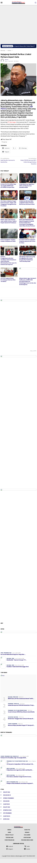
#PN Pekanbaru (7, 813)
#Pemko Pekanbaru (8, 798)
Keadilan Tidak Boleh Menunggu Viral (18, 666)
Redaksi (27, 832)
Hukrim (10, 723)
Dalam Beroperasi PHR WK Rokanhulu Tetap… (21, 705)
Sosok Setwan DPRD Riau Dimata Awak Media (21, 712)
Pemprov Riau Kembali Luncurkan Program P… (20, 783)
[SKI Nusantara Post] (18, 2)
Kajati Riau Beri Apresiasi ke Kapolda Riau (8, 160)
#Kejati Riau (6, 792)
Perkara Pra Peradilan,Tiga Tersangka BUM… (14, 758)
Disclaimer (27, 835)
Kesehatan (10, 717)
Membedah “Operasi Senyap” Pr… (17, 660)
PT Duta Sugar (12, 122)
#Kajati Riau (6, 807)
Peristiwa (15, 697)
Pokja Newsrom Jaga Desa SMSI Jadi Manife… (20, 770)
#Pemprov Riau (7, 810)
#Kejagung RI (7, 795)
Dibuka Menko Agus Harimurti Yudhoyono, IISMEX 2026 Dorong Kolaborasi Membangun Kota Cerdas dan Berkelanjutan (27, 281)
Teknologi (16, 703)
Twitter (28, 846)
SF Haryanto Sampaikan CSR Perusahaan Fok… (20, 764)
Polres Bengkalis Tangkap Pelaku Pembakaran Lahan (8, 240)
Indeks (9, 829)
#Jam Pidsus (6, 816)
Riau (10, 652)
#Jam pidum (6, 804)
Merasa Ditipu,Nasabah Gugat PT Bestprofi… (21, 725)
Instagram (10, 849)
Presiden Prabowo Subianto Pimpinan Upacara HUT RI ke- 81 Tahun (27, 241)
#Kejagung (4, 142)
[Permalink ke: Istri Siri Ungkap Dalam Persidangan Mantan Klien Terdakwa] (9, 272)
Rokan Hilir (16, 756)
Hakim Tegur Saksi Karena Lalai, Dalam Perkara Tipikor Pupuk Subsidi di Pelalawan (9, 221)
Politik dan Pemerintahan (20, 710)
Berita (8, 768)
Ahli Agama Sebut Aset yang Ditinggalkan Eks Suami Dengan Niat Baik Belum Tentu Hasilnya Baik (27, 259)
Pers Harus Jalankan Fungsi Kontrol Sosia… (19, 776)
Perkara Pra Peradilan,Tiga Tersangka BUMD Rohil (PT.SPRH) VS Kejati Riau (8, 185)
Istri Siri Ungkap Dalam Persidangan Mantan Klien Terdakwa (8, 279)
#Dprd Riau (6, 819)
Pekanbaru (6, 652)
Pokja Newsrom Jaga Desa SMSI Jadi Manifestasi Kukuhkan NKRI (26, 185)
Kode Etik (27, 829)
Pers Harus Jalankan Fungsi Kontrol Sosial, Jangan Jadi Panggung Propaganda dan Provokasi (8, 203)
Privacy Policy (9, 835)
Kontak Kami (27, 837)
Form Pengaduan (9, 840)
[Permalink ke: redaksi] (2, 60)
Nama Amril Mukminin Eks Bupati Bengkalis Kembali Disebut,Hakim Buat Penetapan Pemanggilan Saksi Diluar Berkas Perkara (27, 223)
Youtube (28, 849)
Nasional (9, 658)
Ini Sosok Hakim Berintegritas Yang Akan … (13, 654)
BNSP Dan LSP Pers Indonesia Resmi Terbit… (21, 698)
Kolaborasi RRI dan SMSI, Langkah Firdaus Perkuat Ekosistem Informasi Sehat (27, 202)
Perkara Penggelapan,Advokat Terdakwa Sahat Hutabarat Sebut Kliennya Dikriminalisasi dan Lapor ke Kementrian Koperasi (9, 260)
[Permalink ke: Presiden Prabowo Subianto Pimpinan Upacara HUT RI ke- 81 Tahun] (27, 233)
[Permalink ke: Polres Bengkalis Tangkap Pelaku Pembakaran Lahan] (9, 233)
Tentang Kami (9, 837)
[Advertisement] (18, 24)
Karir (9, 832)
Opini (2, 652)
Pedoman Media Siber (27, 840)
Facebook (10, 846)
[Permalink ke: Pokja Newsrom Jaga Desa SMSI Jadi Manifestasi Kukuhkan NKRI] (27, 178)
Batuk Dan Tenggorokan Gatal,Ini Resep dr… (21, 718)
